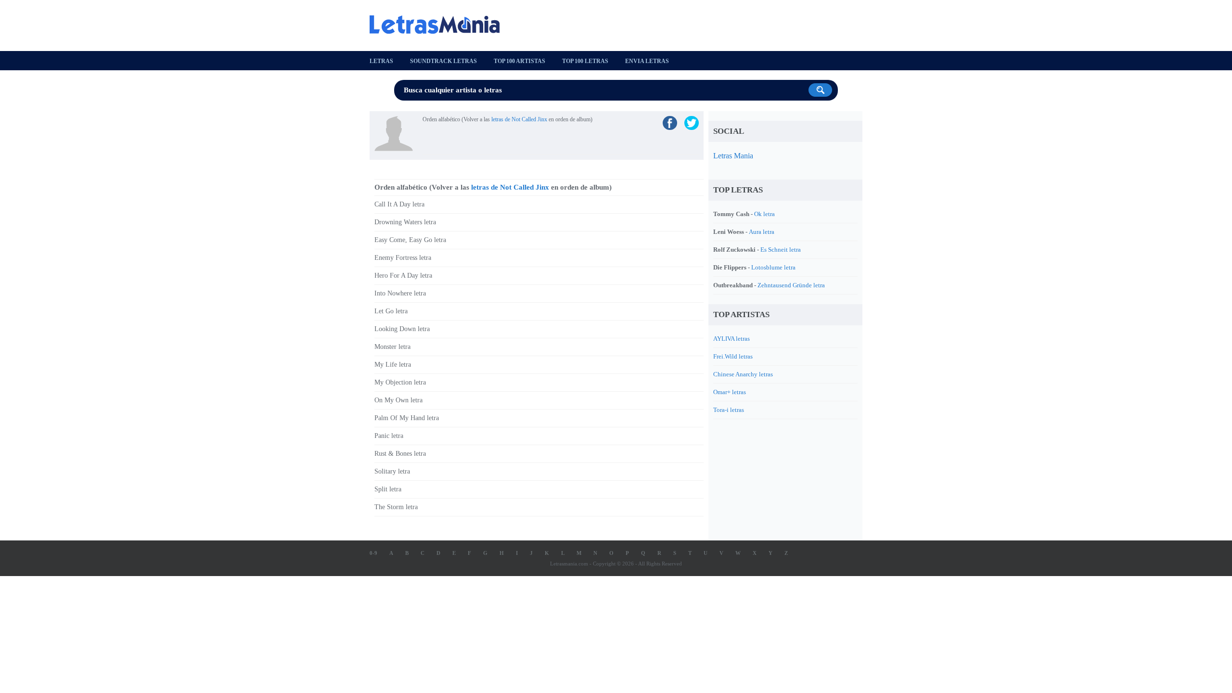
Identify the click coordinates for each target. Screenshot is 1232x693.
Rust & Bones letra (400, 453)
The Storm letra (396, 507)
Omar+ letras (729, 392)
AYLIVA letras (731, 338)
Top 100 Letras (585, 61)
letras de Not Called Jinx (519, 119)
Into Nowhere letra (400, 293)
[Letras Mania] (439, 24)
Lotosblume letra (773, 267)
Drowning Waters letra (405, 222)
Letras (381, 61)
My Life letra (392, 364)
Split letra (387, 489)
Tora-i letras (728, 409)
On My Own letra (398, 400)
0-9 (373, 553)
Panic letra (388, 435)
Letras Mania (733, 156)
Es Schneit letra (780, 249)
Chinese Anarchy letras (743, 374)
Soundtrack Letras (443, 61)
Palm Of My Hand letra (406, 418)
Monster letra (392, 346)
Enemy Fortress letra (402, 257)
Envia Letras (647, 61)
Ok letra (764, 214)
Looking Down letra (402, 329)
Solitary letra (392, 471)
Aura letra (761, 231)
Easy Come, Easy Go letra (410, 240)
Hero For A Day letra (403, 275)
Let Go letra (391, 311)
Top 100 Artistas (519, 61)
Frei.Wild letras (733, 356)
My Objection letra (400, 382)
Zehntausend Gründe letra (791, 285)
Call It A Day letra (399, 204)
